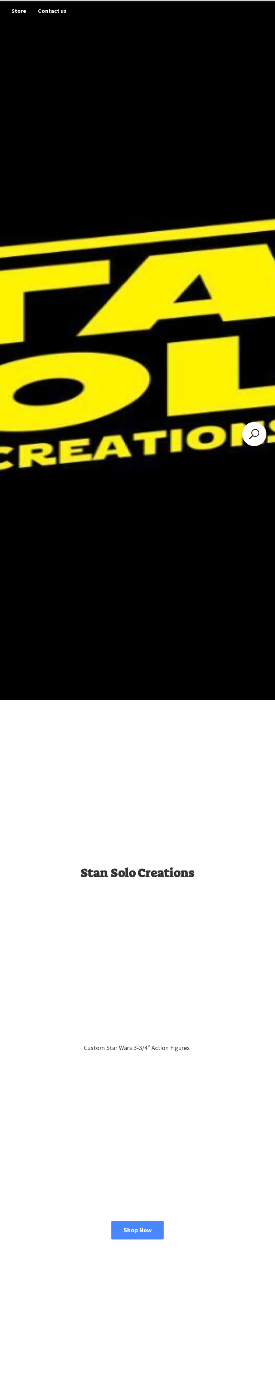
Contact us (52, 10)
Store (18, 10)
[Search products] (254, 434)
